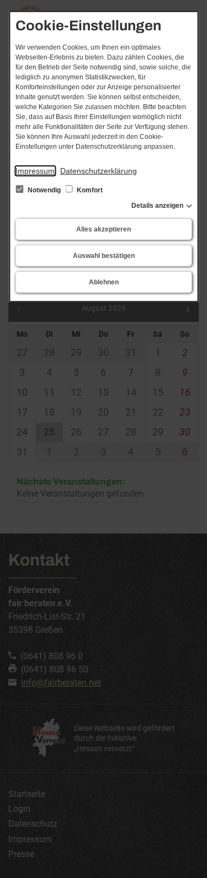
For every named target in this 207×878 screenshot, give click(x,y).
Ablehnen (104, 282)
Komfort (89, 190)
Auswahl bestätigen (104, 256)
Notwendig (44, 190)
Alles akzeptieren (103, 229)
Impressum (35, 170)
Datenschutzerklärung (98, 170)
